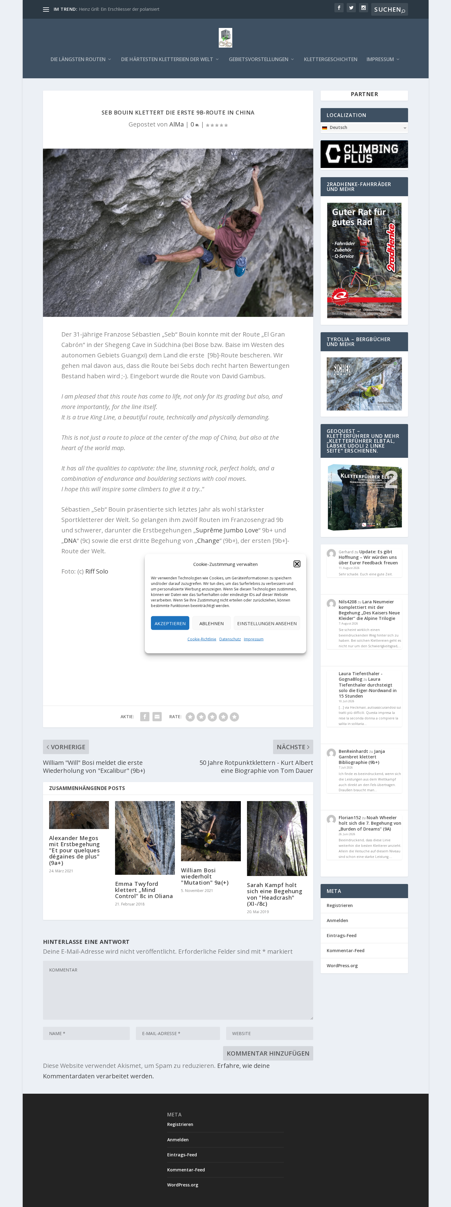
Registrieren (340, 905)
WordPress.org (342, 965)
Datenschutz (230, 638)
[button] (297, 564)
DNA (70, 540)
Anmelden (337, 920)
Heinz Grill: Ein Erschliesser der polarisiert (119, 9)
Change (208, 540)
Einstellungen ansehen (267, 623)
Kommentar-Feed (345, 950)
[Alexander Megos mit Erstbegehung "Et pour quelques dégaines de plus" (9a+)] (79, 815)
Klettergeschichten (330, 60)
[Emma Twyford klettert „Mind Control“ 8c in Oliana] (145, 838)
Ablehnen (211, 623)
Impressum (254, 638)
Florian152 (350, 817)
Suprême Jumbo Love (227, 530)
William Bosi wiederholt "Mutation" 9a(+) (205, 876)
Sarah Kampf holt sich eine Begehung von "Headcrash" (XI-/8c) (274, 894)
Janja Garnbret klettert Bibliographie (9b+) (362, 756)
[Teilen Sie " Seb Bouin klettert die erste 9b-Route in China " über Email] (157, 717)
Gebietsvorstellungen (258, 60)
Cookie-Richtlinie (201, 638)
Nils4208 (348, 602)
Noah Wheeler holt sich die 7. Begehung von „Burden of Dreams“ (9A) (370, 823)
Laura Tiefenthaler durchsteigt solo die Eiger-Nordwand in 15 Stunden (368, 687)
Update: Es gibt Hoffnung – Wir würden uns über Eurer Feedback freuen (368, 557)
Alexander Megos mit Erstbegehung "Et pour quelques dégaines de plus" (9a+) (74, 850)
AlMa (176, 124)
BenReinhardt (353, 751)
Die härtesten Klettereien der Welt (167, 60)
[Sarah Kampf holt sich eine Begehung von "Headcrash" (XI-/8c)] (277, 838)
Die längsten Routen (78, 60)
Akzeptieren (170, 623)
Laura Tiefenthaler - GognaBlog (361, 676)
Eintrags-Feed (342, 935)
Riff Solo (96, 571)
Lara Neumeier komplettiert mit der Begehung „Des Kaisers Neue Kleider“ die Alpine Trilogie (369, 610)
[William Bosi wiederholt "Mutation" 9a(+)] (211, 831)
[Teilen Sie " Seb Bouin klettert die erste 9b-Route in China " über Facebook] (145, 717)
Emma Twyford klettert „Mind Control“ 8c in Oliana (144, 890)
